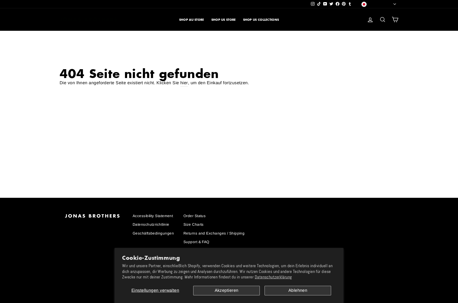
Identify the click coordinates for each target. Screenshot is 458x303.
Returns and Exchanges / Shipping (214, 233)
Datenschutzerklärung (273, 277)
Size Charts (193, 224)
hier (184, 82)
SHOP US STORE (223, 19)
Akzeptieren (227, 290)
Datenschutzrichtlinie (151, 224)
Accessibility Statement (153, 216)
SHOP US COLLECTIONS (261, 19)
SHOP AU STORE (191, 19)
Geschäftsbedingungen (153, 233)
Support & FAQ (196, 242)
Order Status (194, 216)
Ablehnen (297, 290)
